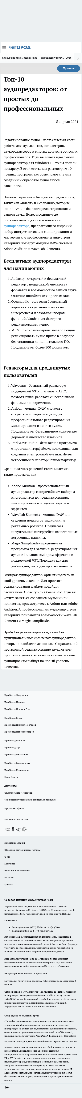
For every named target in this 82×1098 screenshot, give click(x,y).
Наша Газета (11, 776)
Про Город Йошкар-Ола (17, 709)
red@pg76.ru (46, 930)
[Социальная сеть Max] (24, 829)
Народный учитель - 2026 (56, 57)
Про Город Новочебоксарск (19, 731)
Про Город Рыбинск (14, 740)
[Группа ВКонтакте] (7, 829)
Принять (69, 68)
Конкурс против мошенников (19, 57)
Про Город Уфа (12, 747)
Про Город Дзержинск (16, 695)
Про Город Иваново (14, 702)
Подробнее (70, 1035)
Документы (10, 785)
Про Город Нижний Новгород (20, 724)
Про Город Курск (13, 717)
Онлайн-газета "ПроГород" (18, 792)
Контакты (9, 863)
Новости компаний (14, 842)
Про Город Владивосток (17, 763)
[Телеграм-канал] (19, 829)
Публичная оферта (14, 808)
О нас (7, 856)
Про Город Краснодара (16, 770)
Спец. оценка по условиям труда (21, 1015)
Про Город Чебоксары (16, 754)
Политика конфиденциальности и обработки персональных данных (40, 1041)
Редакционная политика (17, 870)
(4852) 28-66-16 (38, 927)
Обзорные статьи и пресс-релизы (22, 849)
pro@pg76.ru (53, 927)
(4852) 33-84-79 (31, 930)
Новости (9, 877)
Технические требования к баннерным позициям (30, 799)
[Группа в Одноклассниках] (13, 829)
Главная (8, 884)
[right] (78, 58)
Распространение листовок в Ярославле (25, 973)
